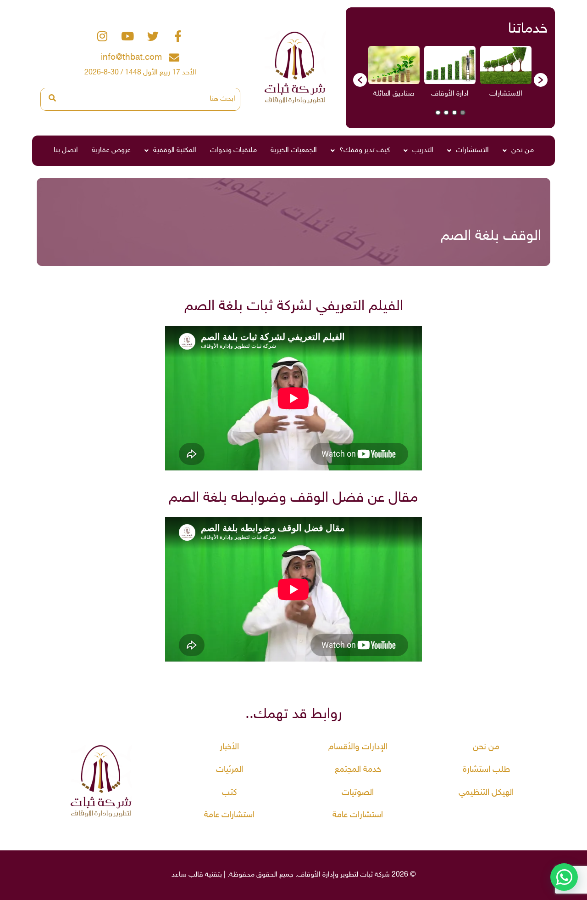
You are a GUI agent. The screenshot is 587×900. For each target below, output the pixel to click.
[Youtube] (127, 36)
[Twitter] (152, 36)
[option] (506, 75)
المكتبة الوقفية (174, 150)
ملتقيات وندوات (233, 150)
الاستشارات (472, 150)
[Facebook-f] (177, 36)
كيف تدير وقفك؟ (364, 150)
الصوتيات (358, 792)
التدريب (422, 150)
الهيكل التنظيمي (486, 792)
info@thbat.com (131, 57)
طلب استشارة (486, 769)
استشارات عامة (357, 815)
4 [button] (438, 112)
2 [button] (454, 112)
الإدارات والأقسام (358, 747)
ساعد (179, 875)
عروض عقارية (111, 150)
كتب (229, 792)
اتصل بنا (66, 150)
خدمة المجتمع (358, 769)
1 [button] (462, 112)
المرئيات (229, 769)
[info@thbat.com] (174, 57)
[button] (360, 80)
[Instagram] (102, 36)
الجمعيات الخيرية (294, 150)
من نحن (522, 150)
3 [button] (446, 112)
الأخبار (229, 747)
